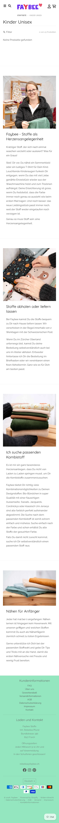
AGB (30, 800)
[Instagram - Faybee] (29, 770)
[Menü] (5, 6)
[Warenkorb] (54, 6)
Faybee (14, 797)
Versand (37, 800)
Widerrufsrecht (47, 797)
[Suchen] (10, 6)
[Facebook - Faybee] (24, 770)
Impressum (49, 800)
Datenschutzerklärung (15, 800)
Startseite (21, 15)
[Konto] (49, 6)
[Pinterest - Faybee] (34, 770)
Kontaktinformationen (29, 802)
